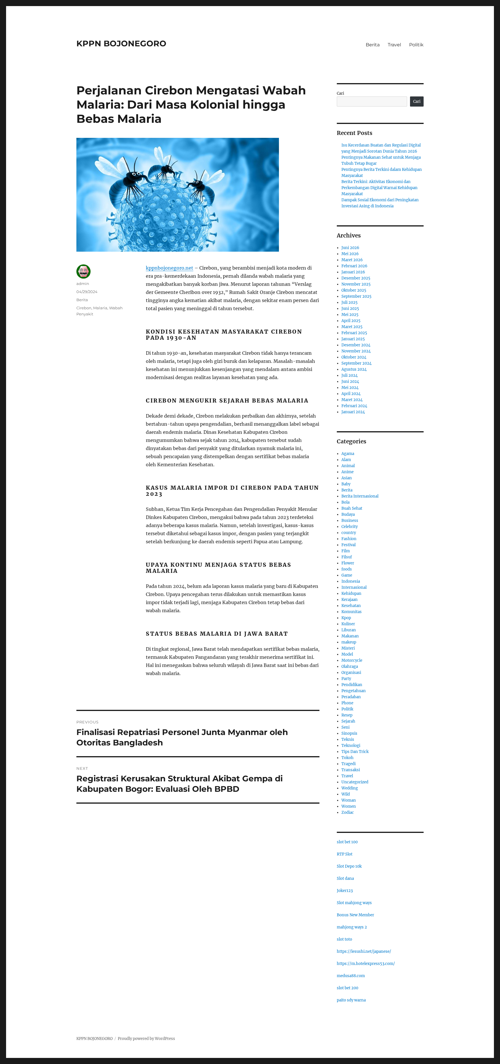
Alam (346, 459)
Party (346, 678)
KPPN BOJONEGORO (121, 43)
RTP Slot (344, 854)
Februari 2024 (354, 405)
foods (346, 569)
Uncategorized (354, 782)
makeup (348, 642)
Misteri (348, 648)
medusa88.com (351, 975)
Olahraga (349, 666)
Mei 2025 (350, 314)
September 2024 (356, 363)
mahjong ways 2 (352, 927)
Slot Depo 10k (349, 866)
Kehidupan (351, 593)
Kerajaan (349, 599)
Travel (394, 44)
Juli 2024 (349, 375)
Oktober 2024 (353, 357)
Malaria (100, 308)
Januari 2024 (353, 411)
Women (348, 806)
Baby (345, 484)
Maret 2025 (352, 326)
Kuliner (348, 623)
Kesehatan (351, 605)
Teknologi (350, 745)
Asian (346, 478)
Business (349, 520)
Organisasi (351, 672)
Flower (347, 563)
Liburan (348, 630)
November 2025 (356, 284)
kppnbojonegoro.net (169, 268)
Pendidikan (351, 684)
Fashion (348, 538)
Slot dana (345, 878)
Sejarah (348, 721)
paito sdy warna (351, 1000)
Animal (348, 465)
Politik (416, 44)
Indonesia (350, 581)
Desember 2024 (355, 345)
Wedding (349, 788)
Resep (346, 715)
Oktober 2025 (353, 290)
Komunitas (351, 611)
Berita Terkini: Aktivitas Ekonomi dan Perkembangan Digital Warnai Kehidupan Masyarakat (379, 187)
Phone (347, 703)
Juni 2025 (350, 308)
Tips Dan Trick (355, 751)
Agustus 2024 (354, 369)
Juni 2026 (350, 247)
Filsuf (346, 557)
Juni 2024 (350, 381)
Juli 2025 (349, 302)
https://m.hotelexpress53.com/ (366, 963)
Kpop (346, 617)
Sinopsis (349, 733)
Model (347, 654)
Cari (340, 93)
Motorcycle (351, 660)
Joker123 (345, 890)
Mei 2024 (350, 387)
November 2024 (356, 351)
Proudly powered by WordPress (146, 1038)
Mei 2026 (350, 253)
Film (345, 551)
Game (346, 575)
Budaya (348, 514)
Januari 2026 (353, 272)
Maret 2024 (352, 399)
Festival (348, 544)
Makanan (350, 636)
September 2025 (356, 296)
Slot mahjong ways (354, 902)
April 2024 (351, 393)
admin (82, 283)
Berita (373, 44)
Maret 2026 (352, 259)
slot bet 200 (347, 988)
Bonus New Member (355, 915)
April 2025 (351, 320)
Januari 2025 (353, 339)
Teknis (347, 739)
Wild (345, 794)
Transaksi (350, 769)
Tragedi (348, 763)
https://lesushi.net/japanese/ (364, 951)
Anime (347, 471)
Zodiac (347, 812)
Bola (345, 502)
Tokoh (347, 757)
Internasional (354, 587)
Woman (348, 800)
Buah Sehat (351, 508)
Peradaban (351, 696)
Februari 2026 (354, 266)
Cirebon (83, 308)
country (348, 532)
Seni (345, 727)
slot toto (344, 939)
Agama (347, 453)
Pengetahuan (353, 690)
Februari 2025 (354, 332)
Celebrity (349, 526)
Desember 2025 (355, 278)
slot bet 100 (347, 842)
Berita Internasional (359, 496)
